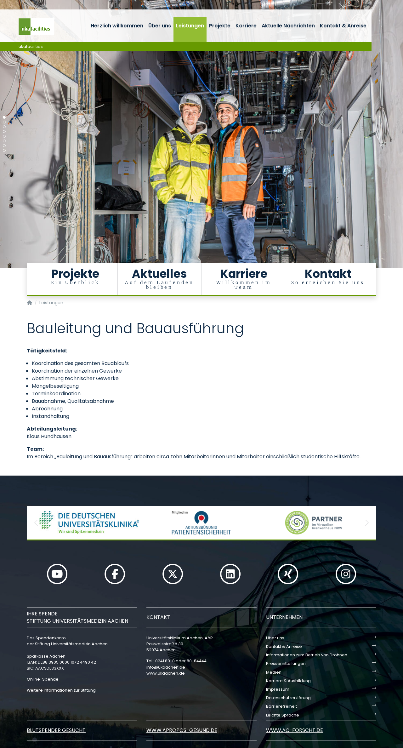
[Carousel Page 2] (4, 122)
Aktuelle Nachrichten (288, 25)
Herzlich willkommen (117, 25)
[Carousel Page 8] (4, 150)
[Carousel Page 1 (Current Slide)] (4, 117)
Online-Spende (43, 679)
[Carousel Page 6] (4, 141)
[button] (36, 523)
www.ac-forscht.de (294, 730)
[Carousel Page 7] (4, 145)
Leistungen (190, 25)
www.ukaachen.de (165, 673)
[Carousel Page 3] (4, 126)
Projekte (219, 25)
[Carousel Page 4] (4, 131)
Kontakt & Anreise (343, 25)
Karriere (246, 25)
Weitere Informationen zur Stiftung (61, 690)
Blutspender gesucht (56, 730)
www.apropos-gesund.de (181, 730)
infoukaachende (165, 667)
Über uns (159, 25)
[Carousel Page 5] (4, 136)
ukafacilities (31, 46)
